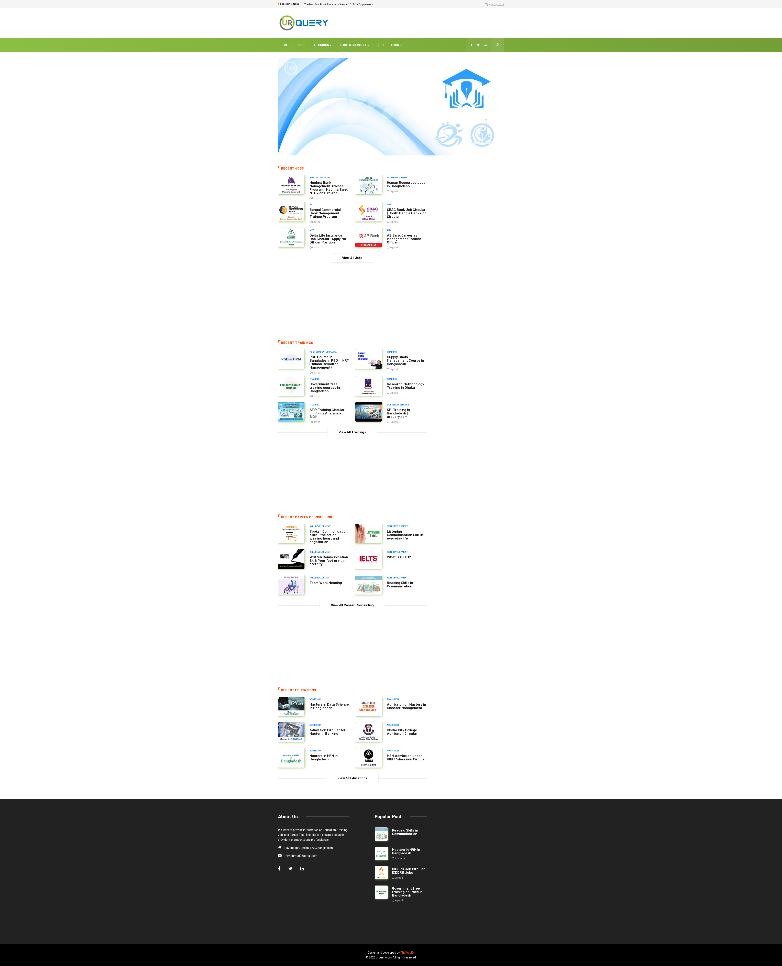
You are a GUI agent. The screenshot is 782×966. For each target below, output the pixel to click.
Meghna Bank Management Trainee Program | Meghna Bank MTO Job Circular (329, 187)
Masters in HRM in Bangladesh (324, 757)
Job (300, 45)
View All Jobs (352, 258)
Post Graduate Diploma (323, 352)
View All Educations (352, 778)
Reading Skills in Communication (400, 584)
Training (392, 352)
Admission (315, 699)
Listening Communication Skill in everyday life (405, 534)
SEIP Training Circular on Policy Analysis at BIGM (327, 413)
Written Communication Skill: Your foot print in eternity (329, 560)
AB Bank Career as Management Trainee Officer (404, 238)
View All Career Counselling (352, 605)
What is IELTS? (399, 557)
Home (283, 45)
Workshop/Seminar (398, 405)
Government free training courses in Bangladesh (325, 387)
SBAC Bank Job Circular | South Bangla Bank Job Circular (406, 213)
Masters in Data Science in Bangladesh (329, 706)
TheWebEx (407, 952)
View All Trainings (352, 432)
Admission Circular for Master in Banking (328, 732)
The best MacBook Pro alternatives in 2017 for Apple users (338, 4)
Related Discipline (320, 177)
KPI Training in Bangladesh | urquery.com (398, 413)
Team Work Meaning (326, 582)
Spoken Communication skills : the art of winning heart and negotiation (329, 536)
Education (391, 45)
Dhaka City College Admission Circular (402, 732)
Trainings (321, 45)
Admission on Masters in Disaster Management (406, 706)
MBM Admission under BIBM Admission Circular (406, 757)
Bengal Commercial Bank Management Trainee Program (325, 213)
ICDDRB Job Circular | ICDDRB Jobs (409, 871)
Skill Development (320, 526)
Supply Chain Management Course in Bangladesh (405, 360)
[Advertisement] (429, 22)
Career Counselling (356, 45)
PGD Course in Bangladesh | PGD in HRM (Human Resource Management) (329, 362)
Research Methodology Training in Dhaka (405, 386)
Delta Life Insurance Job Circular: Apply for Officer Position (328, 238)
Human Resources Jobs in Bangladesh (406, 184)
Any (312, 205)
